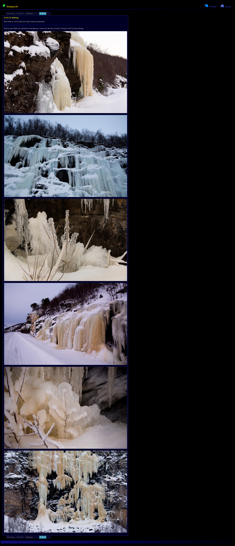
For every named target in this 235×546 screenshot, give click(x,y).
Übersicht (20, 13)
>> (49, 13)
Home (227, 6)
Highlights (30, 13)
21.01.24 (43, 13)
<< (37, 13)
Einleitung (11, 13)
